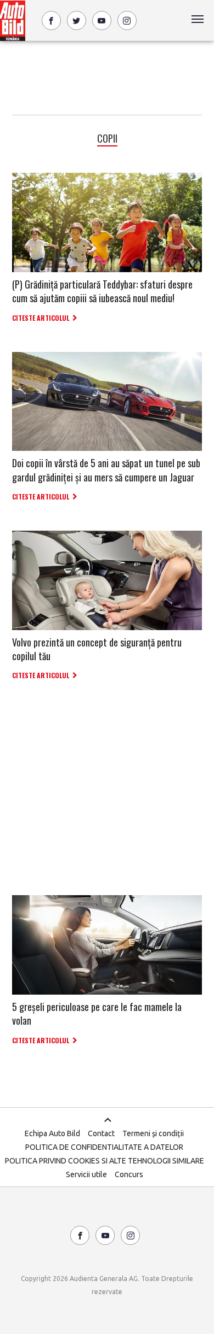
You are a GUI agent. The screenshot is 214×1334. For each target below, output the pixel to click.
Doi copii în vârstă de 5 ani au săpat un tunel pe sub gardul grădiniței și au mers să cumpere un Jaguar (106, 470)
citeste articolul (40, 317)
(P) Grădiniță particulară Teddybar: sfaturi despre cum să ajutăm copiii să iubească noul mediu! (102, 291)
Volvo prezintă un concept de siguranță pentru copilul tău (97, 649)
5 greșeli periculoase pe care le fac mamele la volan (97, 1013)
